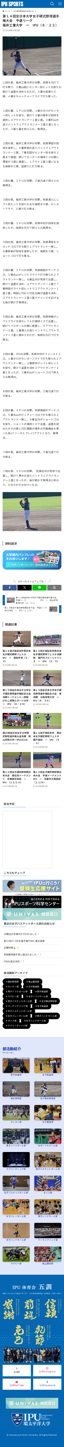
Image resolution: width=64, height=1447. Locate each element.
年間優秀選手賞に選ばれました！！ (23, 954)
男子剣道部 (16, 1074)
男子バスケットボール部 (48, 1169)
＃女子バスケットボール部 (19, 1010)
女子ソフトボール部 (48, 1145)
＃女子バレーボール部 (17, 1015)
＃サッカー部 (12, 986)
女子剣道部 (47, 1074)
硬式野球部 (16, 1098)
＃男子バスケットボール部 (19, 1001)
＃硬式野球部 (12, 981)
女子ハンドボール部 (16, 1239)
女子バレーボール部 (16, 1216)
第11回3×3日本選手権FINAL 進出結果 (24, 940)
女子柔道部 (47, 1121)
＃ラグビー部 (12, 996)
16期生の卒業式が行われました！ (21, 934)
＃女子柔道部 (32, 986)
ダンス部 (47, 1192)
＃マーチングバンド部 (17, 1006)
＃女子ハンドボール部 (35, 1020)
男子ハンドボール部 (48, 1216)
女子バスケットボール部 (16, 1192)
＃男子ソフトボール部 (17, 991)
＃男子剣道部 (41, 991)
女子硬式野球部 (47, 1098)
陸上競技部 (47, 1263)
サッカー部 (16, 1121)
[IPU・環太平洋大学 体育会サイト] (12, 4)
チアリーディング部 (16, 1169)
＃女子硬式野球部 (48, 1001)
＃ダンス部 (11, 1020)
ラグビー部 (16, 1263)
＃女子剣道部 (41, 1006)
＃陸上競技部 (32, 981)
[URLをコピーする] (54, 587)
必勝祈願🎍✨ (11, 947)
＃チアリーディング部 (16, 1025)
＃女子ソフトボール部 (37, 996)
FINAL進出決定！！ (14, 961)
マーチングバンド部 (48, 1239)
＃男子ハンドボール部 (46, 1015)
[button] (52, 4)
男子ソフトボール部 (16, 1145)
